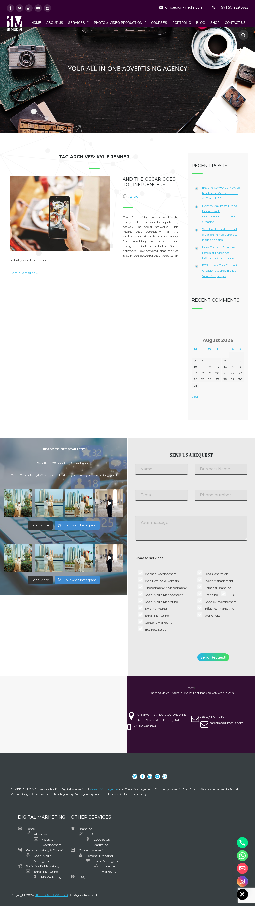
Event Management (108, 861)
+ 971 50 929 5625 (233, 7)
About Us (40, 834)
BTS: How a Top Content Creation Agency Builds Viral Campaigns (219, 270)
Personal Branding (99, 856)
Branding (85, 829)
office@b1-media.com (184, 7)
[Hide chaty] (242, 894)
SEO (90, 834)
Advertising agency (104, 789)
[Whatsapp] (242, 855)
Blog (134, 196)
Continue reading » (24, 273)
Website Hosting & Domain (45, 850)
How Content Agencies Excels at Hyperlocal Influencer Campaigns (218, 252)
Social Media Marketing (42, 866)
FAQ (82, 877)
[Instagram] (242, 881)
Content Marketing (93, 850)
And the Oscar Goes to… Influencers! (149, 181)
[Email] (242, 868)
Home (30, 829)
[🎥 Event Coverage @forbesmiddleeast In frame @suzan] (109, 503)
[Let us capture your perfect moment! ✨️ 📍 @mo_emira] (18, 503)
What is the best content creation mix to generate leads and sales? (219, 234)
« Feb (195, 397)
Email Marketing (46, 871)
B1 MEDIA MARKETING (51, 895)
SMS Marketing (50, 877)
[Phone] (242, 842)
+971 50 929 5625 (144, 725)
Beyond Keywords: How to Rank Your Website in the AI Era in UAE (221, 193)
